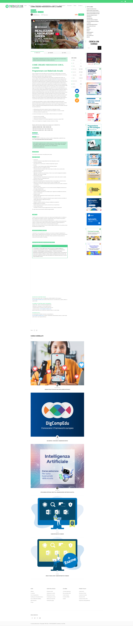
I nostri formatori (66, 595)
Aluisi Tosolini (57, 490)
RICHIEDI (38, 291)
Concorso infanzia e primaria (92, 19)
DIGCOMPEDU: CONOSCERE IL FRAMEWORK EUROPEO (57, 440)
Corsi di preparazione (46, 5)
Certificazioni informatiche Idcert (93, 13)
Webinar (32, 591)
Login (122, 1)
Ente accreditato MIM (67, 593)
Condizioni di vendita (83, 595)
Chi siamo (80, 5)
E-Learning (33, 593)
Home (25, 5)
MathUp (88, 30)
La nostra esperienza (67, 591)
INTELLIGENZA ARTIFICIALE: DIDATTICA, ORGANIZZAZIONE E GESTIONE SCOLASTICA (57, 492)
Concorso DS (89, 16)
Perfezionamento (90, 32)
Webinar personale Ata (51, 598)
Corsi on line (31, 5)
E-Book (75, 5)
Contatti (64, 598)
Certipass (57, 532)
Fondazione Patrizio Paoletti (92, 24)
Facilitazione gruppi (50, 600)
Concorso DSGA (89, 18)
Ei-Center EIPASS (66, 596)
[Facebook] (34, 330)
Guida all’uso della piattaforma (84, 600)
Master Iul (89, 29)
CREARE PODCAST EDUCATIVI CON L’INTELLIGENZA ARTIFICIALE (57, 389)
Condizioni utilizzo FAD (83, 598)
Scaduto (81, 14)
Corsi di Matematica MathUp (36, 598)
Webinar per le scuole (51, 595)
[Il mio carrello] (125, 1)
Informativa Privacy (82, 593)
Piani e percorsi (38, 5)
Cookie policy (81, 591)
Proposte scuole (50, 591)
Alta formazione (62, 5)
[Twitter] (36, 330)
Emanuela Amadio (57, 387)
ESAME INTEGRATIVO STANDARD (57, 534)
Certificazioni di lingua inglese (92, 10)
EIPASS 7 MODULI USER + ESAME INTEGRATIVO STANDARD (57, 575)
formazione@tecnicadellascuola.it (38, 299)
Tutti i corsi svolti (90, 35)
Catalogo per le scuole (51, 593)
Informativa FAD (82, 596)
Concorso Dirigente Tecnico (92, 15)
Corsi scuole (69, 5)
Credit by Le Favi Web (61, 623)
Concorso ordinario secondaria (93, 21)
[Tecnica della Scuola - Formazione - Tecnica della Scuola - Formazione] (14, 7)
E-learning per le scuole (51, 596)
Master (88, 27)
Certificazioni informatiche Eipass (37, 596)
